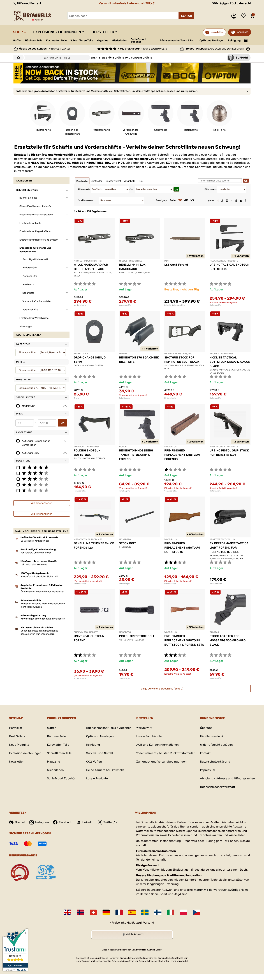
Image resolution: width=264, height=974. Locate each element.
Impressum (207, 770)
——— (246, 40)
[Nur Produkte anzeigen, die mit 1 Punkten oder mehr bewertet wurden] (41, 490)
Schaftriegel (124, 584)
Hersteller (102, 32)
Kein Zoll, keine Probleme (33, 564)
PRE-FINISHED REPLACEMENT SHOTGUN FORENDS (182, 455)
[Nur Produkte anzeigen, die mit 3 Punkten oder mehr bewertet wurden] (41, 479)
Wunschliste (244, 16)
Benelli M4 (119, 158)
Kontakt (205, 753)
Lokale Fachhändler (149, 736)
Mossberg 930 (144, 158)
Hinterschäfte (215, 305)
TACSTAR (214, 632)
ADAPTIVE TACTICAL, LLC (223, 539)
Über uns (206, 728)
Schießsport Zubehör (138, 40)
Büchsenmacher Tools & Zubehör (178, 40)
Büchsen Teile (33, 40)
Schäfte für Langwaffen (174, 305)
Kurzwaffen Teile (56, 40)
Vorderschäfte (80, 305)
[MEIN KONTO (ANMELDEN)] (234, 16)
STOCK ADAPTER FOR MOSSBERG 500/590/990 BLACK (228, 640)
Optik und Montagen (212, 40)
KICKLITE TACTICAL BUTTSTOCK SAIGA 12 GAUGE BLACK (230, 362)
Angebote (242, 32)
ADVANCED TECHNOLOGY (86, 446)
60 (192, 200)
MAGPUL (123, 353)
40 (186, 200)
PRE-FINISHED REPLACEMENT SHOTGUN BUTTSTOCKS (182, 548)
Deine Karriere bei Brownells (105, 770)
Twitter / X (110, 822)
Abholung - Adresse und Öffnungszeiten (227, 778)
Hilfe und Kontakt (28, 3)
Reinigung (234, 40)
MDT (121, 162)
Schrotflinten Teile (81, 40)
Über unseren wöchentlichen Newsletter (42, 591)
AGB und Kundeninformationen (157, 744)
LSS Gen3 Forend (176, 264)
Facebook (65, 822)
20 (180, 200)
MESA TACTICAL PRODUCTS (50, 162)
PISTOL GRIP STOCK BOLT (136, 636)
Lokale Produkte (97, 778)
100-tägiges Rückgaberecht (231, 3)
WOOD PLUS (170, 446)
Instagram (42, 822)
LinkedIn (87, 822)
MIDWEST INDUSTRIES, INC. (91, 162)
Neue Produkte (19, 744)
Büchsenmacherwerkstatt (217, 787)
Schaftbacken (125, 398)
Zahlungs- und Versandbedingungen (161, 761)
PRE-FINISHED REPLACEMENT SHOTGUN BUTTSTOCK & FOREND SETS (184, 640)
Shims (76, 398)
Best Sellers (17, 736)
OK (62, 423)
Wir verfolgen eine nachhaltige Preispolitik (42, 618)
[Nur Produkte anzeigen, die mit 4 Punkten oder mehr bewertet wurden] (41, 473)
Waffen (17, 40)
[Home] (17, 57)
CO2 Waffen (94, 761)
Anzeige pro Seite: (166, 200)
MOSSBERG (125, 539)
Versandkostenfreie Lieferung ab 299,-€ (127, 3)
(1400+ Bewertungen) (142, 48)
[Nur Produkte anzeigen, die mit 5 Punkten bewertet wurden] (41, 467)
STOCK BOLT (127, 543)
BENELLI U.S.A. (81, 353)
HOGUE (122, 446)
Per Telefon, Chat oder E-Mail (35, 552)
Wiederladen (119, 40)
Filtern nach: (84, 189)
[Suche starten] (186, 15)
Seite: (211, 200)
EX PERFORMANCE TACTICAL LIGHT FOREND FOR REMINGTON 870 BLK (230, 548)
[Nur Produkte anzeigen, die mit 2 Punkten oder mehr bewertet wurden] (41, 484)
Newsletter (16, 761)
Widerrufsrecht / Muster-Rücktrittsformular (165, 753)
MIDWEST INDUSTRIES (130, 261)
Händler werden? (211, 736)
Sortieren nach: (87, 200)
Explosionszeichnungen (57, 32)
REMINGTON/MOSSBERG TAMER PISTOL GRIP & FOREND (136, 455)
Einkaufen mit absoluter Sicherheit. (39, 576)
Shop (18, 32)
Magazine (102, 40)
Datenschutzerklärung (215, 761)
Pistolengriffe (124, 491)
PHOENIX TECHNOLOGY (221, 353)
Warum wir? (144, 728)
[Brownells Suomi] (157, 912)
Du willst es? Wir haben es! (34, 540)
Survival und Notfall (99, 753)
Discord (20, 822)
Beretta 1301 (100, 158)
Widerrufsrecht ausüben (216, 744)
